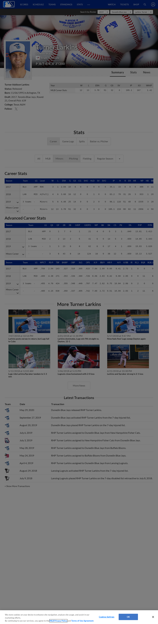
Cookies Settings (106, 616)
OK (128, 616)
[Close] (153, 616)
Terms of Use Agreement (82, 621)
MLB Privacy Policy (58, 621)
